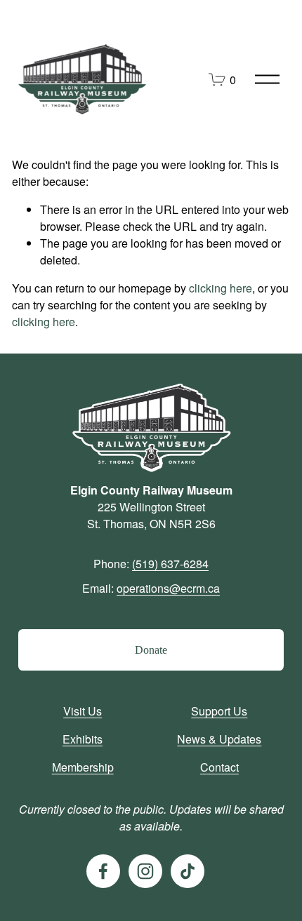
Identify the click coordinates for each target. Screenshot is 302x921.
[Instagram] (145, 871)
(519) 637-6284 (170, 564)
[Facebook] (103, 871)
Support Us (219, 711)
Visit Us (82, 711)
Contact (219, 767)
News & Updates (219, 739)
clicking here (220, 288)
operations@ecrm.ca (168, 588)
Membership (83, 767)
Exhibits (83, 739)
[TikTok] (187, 871)
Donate (151, 650)
